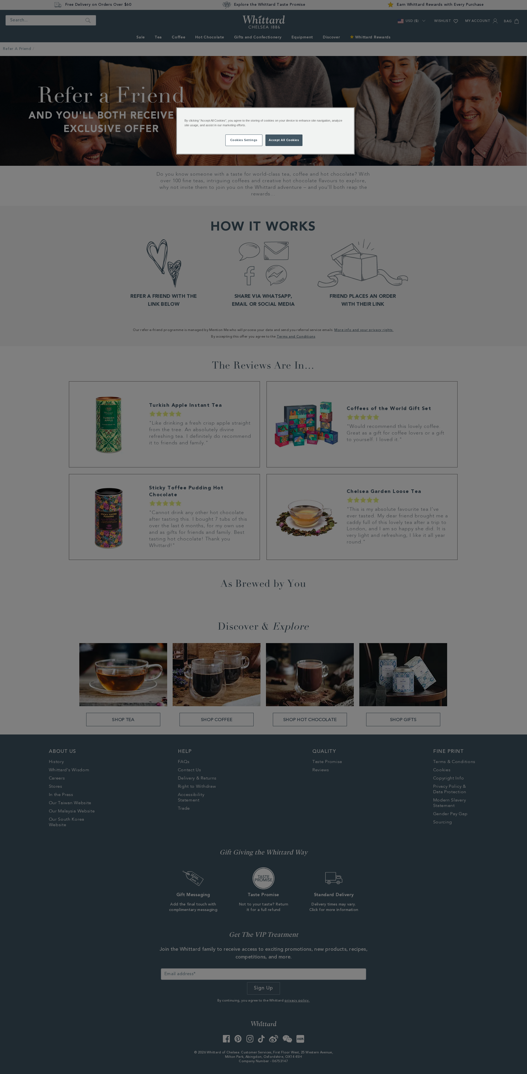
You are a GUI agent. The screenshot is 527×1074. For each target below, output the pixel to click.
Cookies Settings (243, 140)
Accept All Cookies (284, 140)
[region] (265, 131)
